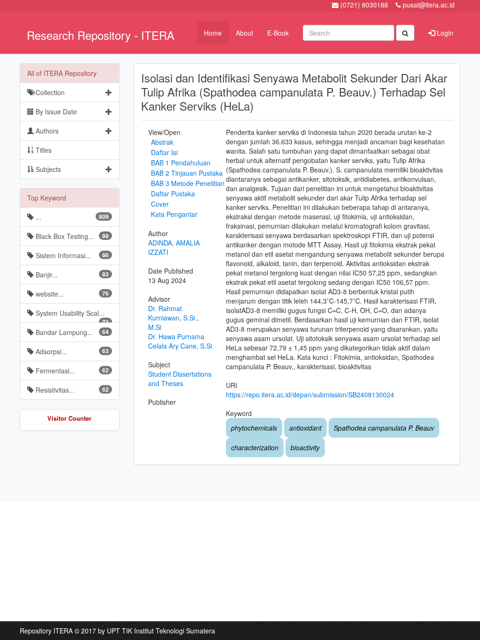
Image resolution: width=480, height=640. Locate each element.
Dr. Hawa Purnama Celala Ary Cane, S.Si (180, 341)
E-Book (278, 32)
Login (444, 32)
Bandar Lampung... (71, 332)
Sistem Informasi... (71, 255)
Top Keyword (46, 197)
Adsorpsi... (71, 351)
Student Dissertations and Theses (179, 378)
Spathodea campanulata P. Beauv (384, 427)
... (71, 217)
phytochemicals (254, 427)
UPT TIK (119, 630)
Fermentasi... (71, 370)
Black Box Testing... (71, 236)
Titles (43, 150)
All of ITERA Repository (62, 73)
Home (213, 32)
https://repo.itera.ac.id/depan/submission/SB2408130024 (310, 394)
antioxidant (305, 427)
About (244, 32)
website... (71, 293)
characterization (254, 447)
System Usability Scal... (71, 315)
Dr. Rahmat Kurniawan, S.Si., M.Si (173, 318)
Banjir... (71, 274)
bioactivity (305, 447)
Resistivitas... (71, 389)
